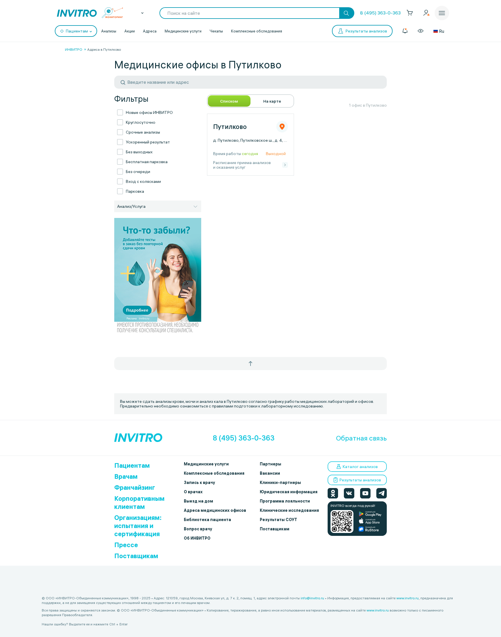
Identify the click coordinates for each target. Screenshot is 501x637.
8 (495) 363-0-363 (380, 13)
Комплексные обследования (256, 31)
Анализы (108, 31)
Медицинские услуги (183, 31)
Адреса (150, 31)
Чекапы (216, 31)
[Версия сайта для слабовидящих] (421, 31)
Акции (129, 31)
